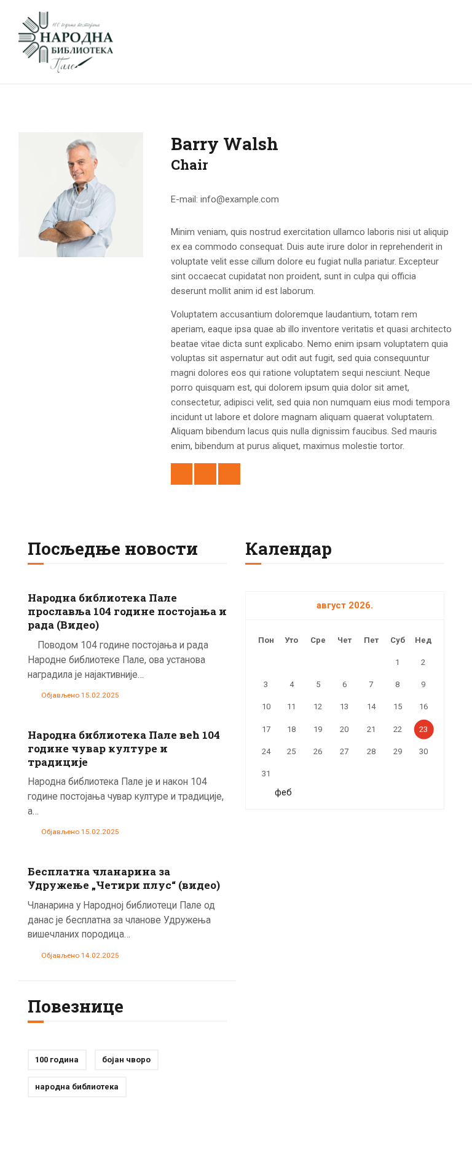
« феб (280, 792)
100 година (57, 1059)
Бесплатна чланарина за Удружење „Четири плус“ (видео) (124, 878)
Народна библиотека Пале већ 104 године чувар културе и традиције (124, 748)
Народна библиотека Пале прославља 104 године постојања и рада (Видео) (127, 611)
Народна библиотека (77, 1086)
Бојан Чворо (126, 1059)
